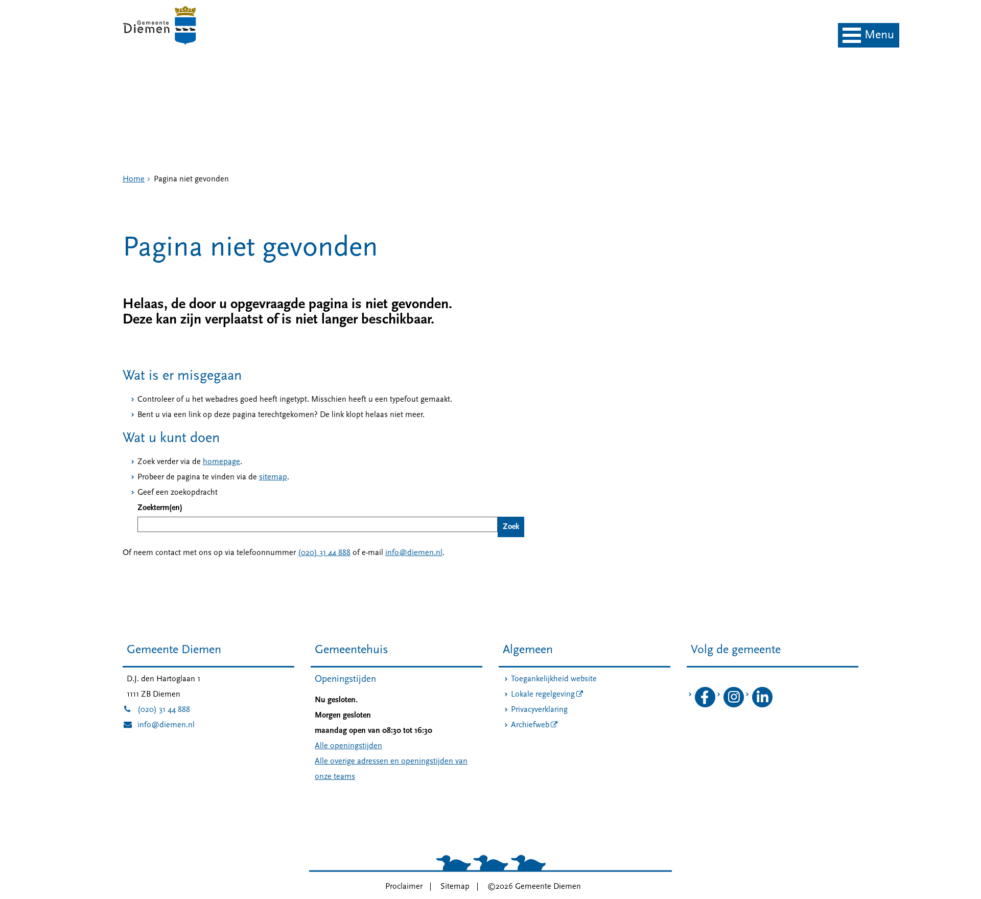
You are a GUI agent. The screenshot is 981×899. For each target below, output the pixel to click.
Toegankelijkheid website (554, 679)
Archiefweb (530, 725)
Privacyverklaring (539, 710)
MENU (879, 35)
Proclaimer (404, 887)
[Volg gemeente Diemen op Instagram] (733, 705)
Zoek (511, 527)
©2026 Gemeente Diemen (534, 887)
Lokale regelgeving (543, 694)
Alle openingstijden (348, 746)
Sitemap (455, 887)
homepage (221, 462)
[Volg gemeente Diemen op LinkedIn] (762, 705)
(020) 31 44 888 (324, 553)
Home (134, 179)
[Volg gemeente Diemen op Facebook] (705, 705)
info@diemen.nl (413, 553)
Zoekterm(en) (159, 508)
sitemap (273, 477)
